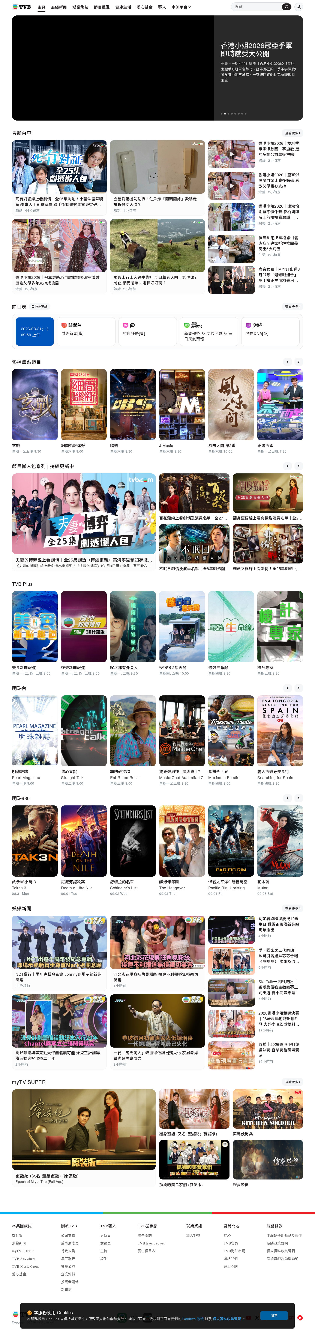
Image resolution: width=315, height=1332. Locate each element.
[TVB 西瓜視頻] (300, 1318)
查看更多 (291, 133)
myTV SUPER (29, 1082)
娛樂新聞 (21, 908)
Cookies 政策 (193, 1318)
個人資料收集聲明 (227, 1318)
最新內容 (21, 133)
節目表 (19, 306)
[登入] (298, 7)
